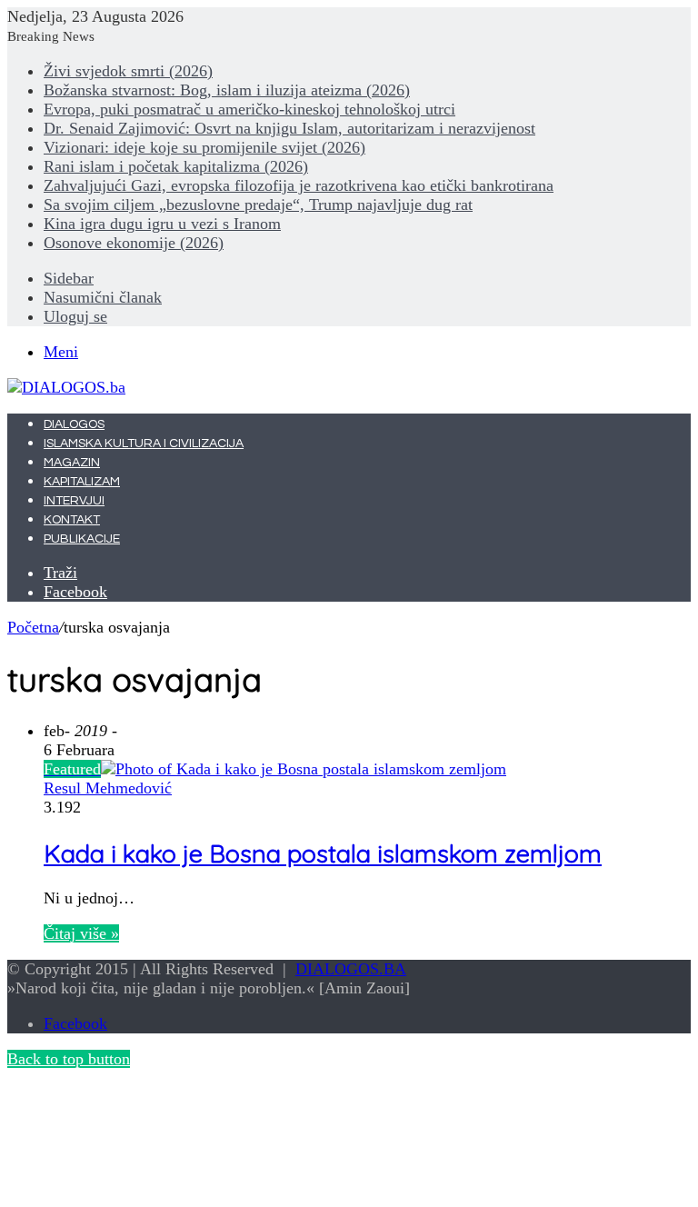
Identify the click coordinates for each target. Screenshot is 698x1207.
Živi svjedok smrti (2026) (128, 71)
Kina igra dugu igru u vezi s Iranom (162, 223)
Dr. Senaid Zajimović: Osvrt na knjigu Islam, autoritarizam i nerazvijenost (289, 128)
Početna (33, 627)
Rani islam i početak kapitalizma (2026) (176, 166)
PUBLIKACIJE (82, 539)
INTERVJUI (74, 500)
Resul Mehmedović (108, 788)
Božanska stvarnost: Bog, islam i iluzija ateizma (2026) (227, 90)
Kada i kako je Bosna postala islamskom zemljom (323, 853)
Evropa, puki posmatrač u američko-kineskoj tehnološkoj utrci (249, 109)
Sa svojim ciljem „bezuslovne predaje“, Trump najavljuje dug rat (258, 204)
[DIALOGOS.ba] (66, 387)
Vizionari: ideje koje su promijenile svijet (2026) (204, 147)
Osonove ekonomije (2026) (134, 243)
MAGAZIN (72, 462)
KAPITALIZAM (82, 481)
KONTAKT (72, 520)
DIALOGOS (74, 424)
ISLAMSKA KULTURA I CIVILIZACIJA (144, 443)
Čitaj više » (81, 933)
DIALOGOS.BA (350, 969)
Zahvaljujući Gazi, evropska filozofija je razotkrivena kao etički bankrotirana (298, 185)
